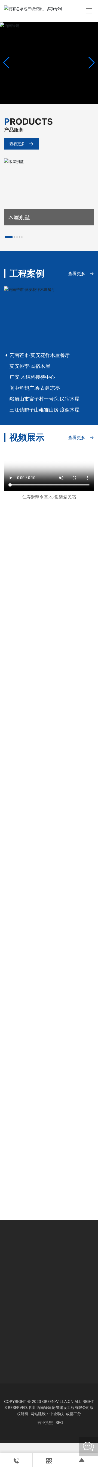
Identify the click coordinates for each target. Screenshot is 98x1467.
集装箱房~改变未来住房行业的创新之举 (49, 1111)
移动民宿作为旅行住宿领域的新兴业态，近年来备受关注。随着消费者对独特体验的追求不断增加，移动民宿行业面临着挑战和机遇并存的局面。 (49, 883)
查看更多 (17, 143)
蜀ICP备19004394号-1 (35, 1422)
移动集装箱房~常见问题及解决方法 (46, 1051)
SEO (79, 1422)
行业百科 (17, 856)
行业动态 (17, 972)
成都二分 (73, 1413)
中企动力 (57, 1413)
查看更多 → (81, 273)
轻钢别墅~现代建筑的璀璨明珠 (41, 1169)
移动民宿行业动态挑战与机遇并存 (45, 869)
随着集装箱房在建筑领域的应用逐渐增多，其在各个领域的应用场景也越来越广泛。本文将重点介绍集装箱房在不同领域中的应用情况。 (49, 999)
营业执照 (65, 1422)
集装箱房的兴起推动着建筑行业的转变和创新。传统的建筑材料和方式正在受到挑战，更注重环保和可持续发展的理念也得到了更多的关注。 (49, 1124)
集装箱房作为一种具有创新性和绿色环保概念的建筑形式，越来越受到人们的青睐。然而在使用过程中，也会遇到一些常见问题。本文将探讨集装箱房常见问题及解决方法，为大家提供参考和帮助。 (49, 1065)
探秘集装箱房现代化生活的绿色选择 (47, 986)
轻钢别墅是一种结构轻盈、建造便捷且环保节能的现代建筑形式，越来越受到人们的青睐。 (49, 1182)
